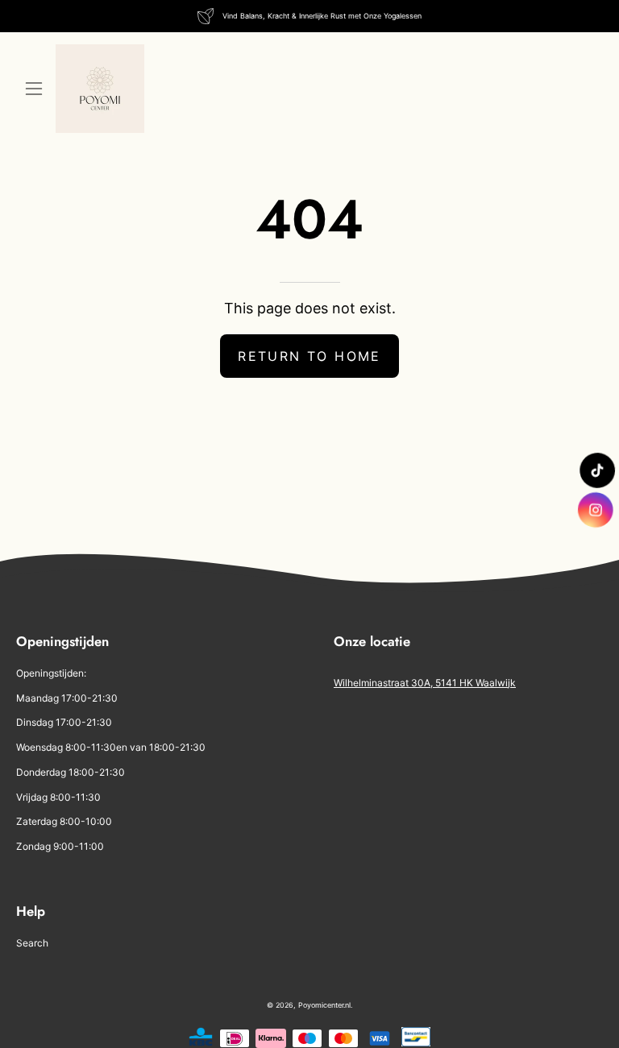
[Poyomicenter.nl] (100, 88)
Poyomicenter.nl (324, 1004)
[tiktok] (596, 469)
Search (32, 943)
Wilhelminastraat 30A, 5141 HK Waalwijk (425, 683)
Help (30, 911)
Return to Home (309, 356)
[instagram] (596, 510)
